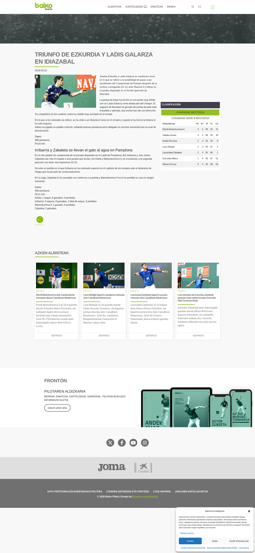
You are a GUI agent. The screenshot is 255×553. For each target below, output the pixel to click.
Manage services (187, 533)
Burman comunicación (145, 496)
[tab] (190, 112)
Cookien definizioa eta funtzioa (193, 548)
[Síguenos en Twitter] (110, 443)
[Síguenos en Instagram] (145, 443)
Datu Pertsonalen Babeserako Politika (222, 548)
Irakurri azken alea (57, 408)
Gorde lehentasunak (239, 541)
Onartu (190, 541)
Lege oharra (244, 548)
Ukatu (215, 541)
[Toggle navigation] (212, 7)
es (199, 6)
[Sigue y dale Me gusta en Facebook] (121, 443)
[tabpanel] (190, 144)
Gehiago (56, 335)
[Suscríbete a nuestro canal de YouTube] (133, 443)
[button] (249, 511)
